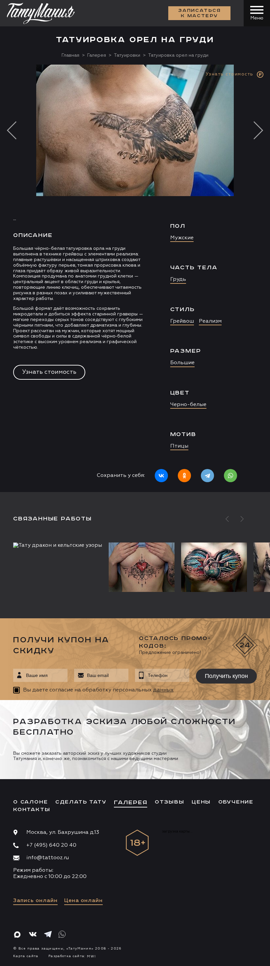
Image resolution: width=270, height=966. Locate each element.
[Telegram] (207, 475)
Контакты (31, 810)
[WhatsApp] (230, 475)
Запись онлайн (35, 900)
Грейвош (182, 321)
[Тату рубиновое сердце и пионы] (142, 567)
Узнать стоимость (49, 372)
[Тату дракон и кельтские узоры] (59, 545)
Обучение (236, 802)
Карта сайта (26, 956)
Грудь (178, 279)
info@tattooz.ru (47, 858)
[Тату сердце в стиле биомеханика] (214, 567)
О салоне (30, 802)
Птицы (179, 446)
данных (163, 690)
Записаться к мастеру (199, 13)
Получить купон (226, 676)
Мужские (182, 238)
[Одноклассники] (184, 475)
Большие (182, 363)
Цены (201, 802)
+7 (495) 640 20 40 (51, 845)
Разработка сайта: (72, 956)
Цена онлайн (83, 900)
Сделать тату (81, 802)
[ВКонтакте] (161, 475)
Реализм (210, 321)
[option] (135, 278)
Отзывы (169, 802)
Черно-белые (188, 404)
